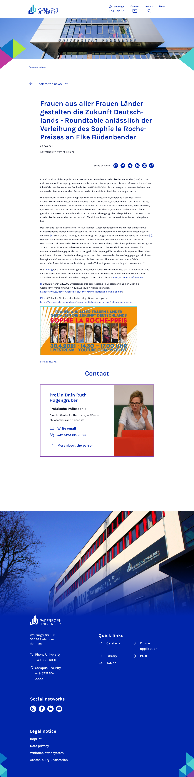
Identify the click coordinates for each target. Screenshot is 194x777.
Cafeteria (113, 643)
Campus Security (48, 668)
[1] (51, 235)
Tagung (48, 269)
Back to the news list (52, 84)
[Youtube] (59, 709)
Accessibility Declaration (49, 760)
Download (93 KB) (48, 361)
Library (111, 656)
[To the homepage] (43, 9)
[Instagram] (33, 709)
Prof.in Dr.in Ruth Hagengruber (68, 397)
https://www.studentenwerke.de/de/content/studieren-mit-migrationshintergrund (86, 302)
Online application (148, 646)
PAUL (144, 656)
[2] (150, 235)
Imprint (36, 739)
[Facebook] (42, 709)
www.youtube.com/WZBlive (128, 277)
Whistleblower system (47, 753)
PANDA (111, 663)
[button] (117, 9)
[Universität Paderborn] (45, 620)
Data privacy (39, 746)
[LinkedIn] (50, 709)
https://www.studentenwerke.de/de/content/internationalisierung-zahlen (81, 291)
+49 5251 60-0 (45, 660)
